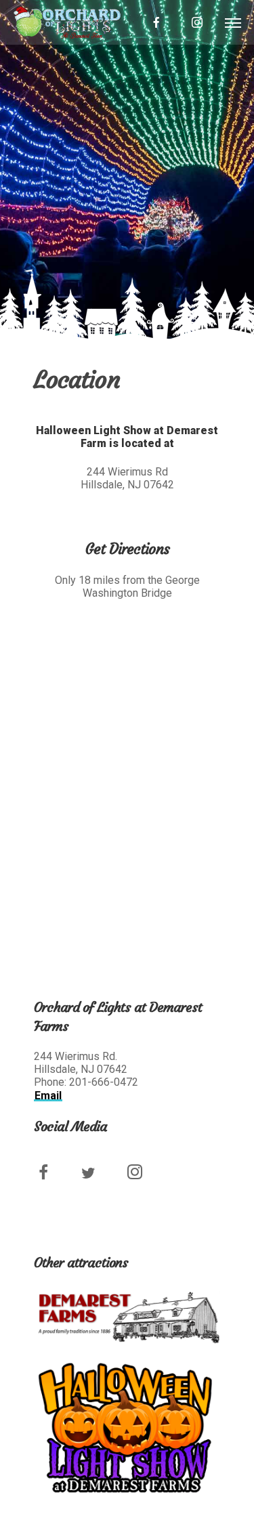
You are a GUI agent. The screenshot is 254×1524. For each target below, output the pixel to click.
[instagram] (197, 22)
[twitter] (96, 1179)
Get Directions (127, 549)
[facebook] (156, 22)
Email (48, 1095)
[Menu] (232, 22)
